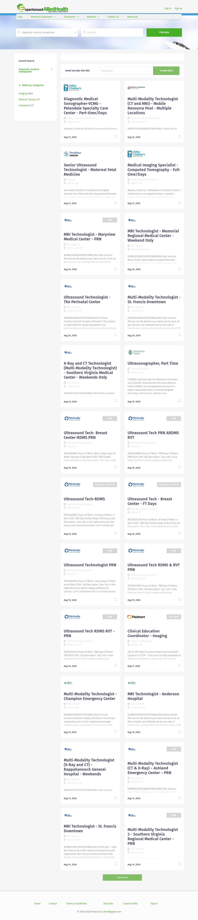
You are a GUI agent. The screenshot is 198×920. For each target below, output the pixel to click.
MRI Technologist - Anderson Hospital (153, 696)
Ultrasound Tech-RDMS (84, 499)
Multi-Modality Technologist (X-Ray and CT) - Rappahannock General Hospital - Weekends (89, 767)
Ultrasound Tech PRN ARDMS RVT (153, 435)
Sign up (178, 8)
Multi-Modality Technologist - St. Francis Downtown (154, 299)
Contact (53, 903)
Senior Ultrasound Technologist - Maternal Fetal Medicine (90, 170)
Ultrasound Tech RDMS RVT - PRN (89, 633)
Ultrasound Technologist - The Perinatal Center (87, 299)
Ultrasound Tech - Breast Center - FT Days (150, 501)
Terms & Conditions (76, 903)
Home (37, 903)
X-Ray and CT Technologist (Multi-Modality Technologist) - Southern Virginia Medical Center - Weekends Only (90, 370)
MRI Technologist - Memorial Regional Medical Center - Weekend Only (153, 236)
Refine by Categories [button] (32, 85)
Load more (122, 877)
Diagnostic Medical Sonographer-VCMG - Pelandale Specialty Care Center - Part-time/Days (86, 106)
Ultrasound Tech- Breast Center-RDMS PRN (85, 435)
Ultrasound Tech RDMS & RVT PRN (154, 567)
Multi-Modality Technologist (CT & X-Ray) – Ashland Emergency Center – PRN (153, 768)
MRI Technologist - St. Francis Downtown (90, 828)
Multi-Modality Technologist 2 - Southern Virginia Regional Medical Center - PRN (153, 836)
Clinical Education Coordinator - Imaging (147, 633)
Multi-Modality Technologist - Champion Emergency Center (90, 696)
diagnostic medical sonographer (29, 70)
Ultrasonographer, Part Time (153, 363)
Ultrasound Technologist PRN (90, 565)
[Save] (112, 137)
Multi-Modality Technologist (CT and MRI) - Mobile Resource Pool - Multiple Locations (153, 106)
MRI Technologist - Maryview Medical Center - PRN (89, 236)
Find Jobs (164, 32)
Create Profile (130, 903)
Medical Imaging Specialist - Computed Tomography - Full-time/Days (154, 170)
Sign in (167, 8)
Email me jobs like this (77, 70)
